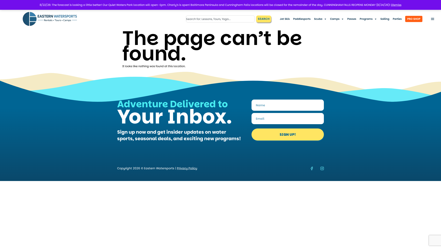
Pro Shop (413, 19)
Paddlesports (302, 19)
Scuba (318, 19)
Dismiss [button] (396, 5)
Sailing (384, 19)
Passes (351, 19)
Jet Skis (285, 19)
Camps (335, 19)
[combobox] (220, 19)
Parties (397, 19)
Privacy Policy (187, 168)
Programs (366, 19)
